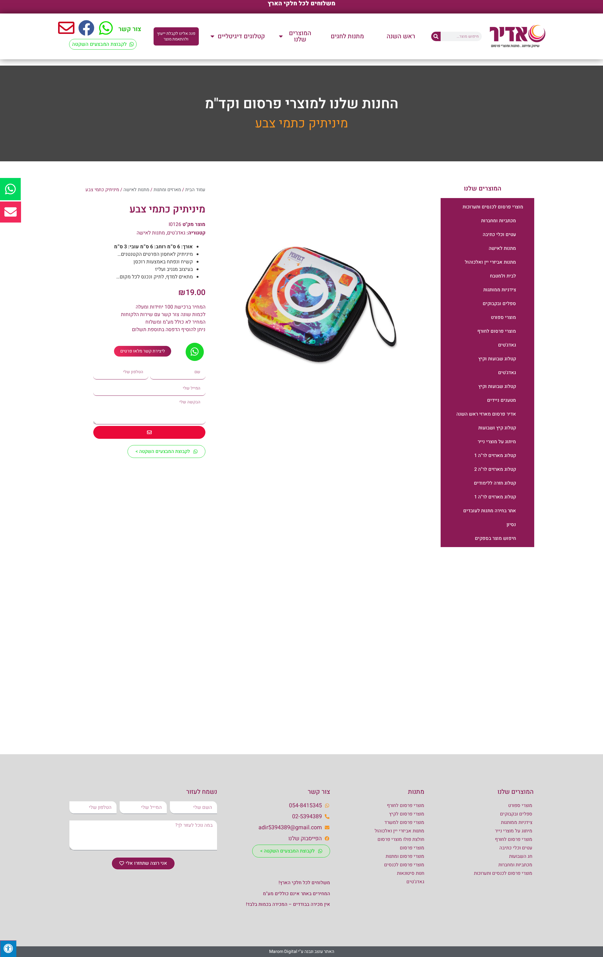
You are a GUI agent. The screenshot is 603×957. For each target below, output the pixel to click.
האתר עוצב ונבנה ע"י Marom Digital (301, 951)
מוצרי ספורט (503, 317)
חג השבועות (520, 856)
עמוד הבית (195, 189)
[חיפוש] (436, 36)
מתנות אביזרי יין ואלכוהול (490, 262)
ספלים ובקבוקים (499, 303)
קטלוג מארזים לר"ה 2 (495, 469)
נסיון (511, 524)
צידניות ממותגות (499, 289)
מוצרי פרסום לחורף (496, 331)
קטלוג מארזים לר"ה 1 (495, 455)
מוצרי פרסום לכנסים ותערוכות (493, 206)
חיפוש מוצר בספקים (495, 538)
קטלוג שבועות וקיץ (497, 358)
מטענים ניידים (501, 400)
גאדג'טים (507, 344)
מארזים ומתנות (167, 189)
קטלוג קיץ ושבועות (497, 427)
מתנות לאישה (502, 248)
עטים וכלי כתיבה (499, 234)
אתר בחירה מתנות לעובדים (489, 510)
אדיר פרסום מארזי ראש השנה (486, 414)
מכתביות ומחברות (498, 220)
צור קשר (129, 29)
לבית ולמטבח (503, 275)
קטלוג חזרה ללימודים (495, 483)
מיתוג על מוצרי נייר (497, 441)
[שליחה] (149, 432)
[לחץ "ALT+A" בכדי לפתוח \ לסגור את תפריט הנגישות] (8, 948)
